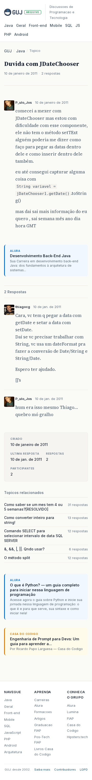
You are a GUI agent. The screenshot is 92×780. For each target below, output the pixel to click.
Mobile (56, 25)
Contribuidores (65, 769)
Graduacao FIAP (43, 727)
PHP (7, 34)
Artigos (39, 718)
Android (21, 34)
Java (8, 25)
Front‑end (38, 25)
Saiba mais (42, 769)
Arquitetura (13, 752)
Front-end (12, 713)
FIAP (70, 718)
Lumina (72, 712)
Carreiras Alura (41, 702)
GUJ (8, 51)
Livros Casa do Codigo (43, 751)
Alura (71, 705)
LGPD (84, 769)
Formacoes (43, 712)
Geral (21, 25)
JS (77, 25)
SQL (68, 25)
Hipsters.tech (77, 737)
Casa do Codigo (73, 727)
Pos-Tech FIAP (42, 739)
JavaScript (12, 732)
